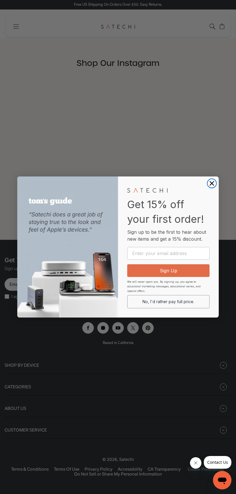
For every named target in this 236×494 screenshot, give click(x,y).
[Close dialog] (211, 183)
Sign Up (168, 270)
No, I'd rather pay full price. (168, 301)
